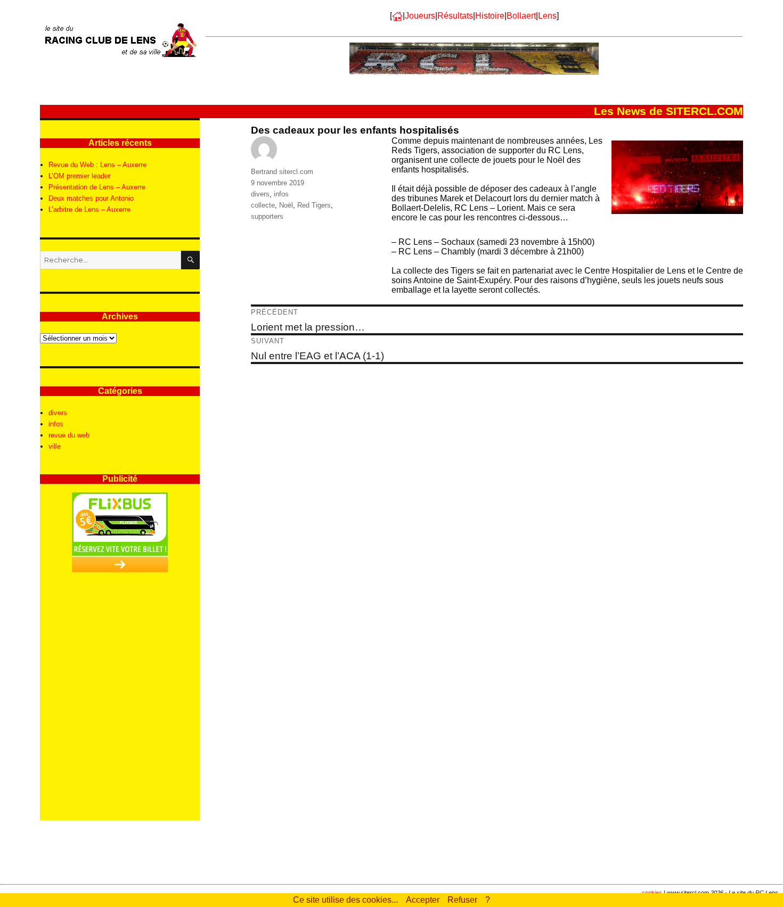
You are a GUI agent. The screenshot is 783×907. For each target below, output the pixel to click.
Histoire (489, 15)
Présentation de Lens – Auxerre (96, 187)
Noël (286, 205)
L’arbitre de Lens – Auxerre (89, 209)
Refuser (462, 899)
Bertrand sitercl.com (282, 172)
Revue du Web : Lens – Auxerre (97, 165)
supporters (267, 216)
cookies (652, 892)
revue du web (68, 435)
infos (281, 194)
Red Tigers (314, 205)
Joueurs (420, 15)
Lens (547, 15)
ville (54, 446)
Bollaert (521, 15)
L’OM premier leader (79, 176)
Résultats (455, 15)
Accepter (422, 899)
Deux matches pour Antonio (91, 198)
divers (260, 194)
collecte (263, 205)
